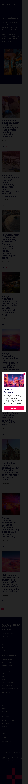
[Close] (24, 374)
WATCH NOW (14, 408)
